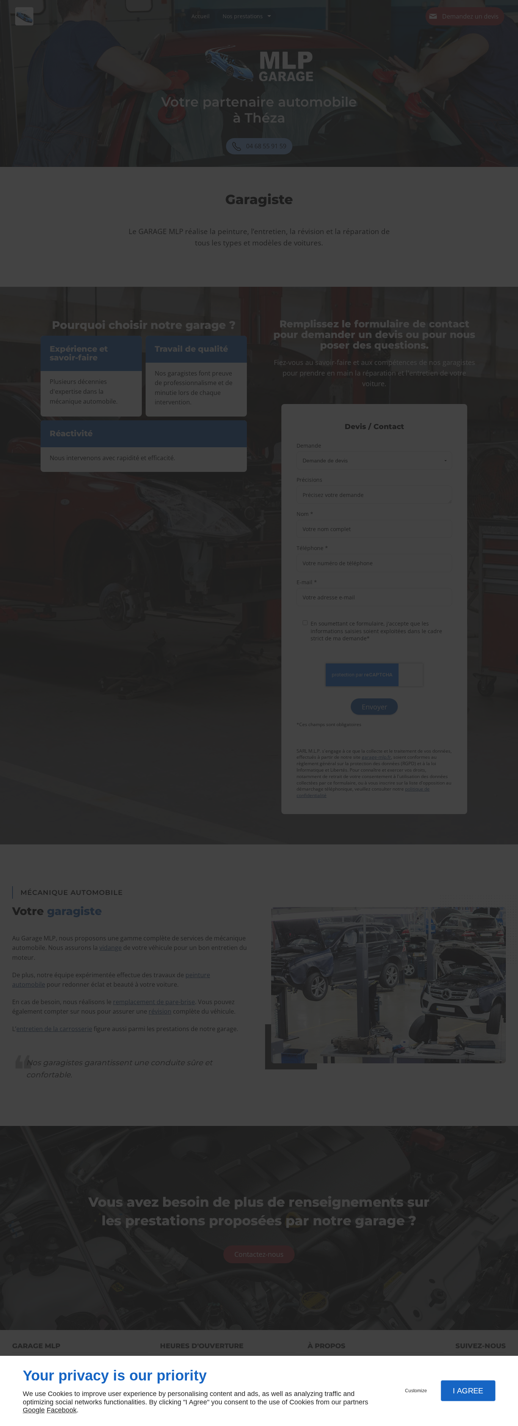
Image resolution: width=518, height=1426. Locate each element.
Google (34, 1410)
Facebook (62, 1410)
